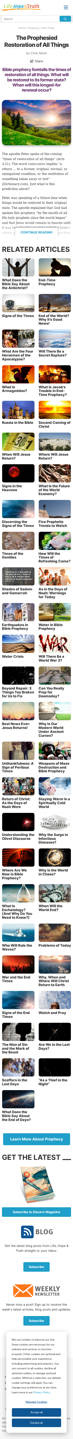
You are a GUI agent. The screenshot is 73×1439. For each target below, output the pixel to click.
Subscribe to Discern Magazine (36, 1212)
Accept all (37, 1412)
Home (22, 27)
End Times (48, 27)
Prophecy (34, 27)
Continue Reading (36, 232)
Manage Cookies (36, 1401)
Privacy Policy (41, 1392)
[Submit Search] (65, 19)
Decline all (36, 1422)
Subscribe (36, 1267)
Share (38, 61)
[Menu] (66, 7)
